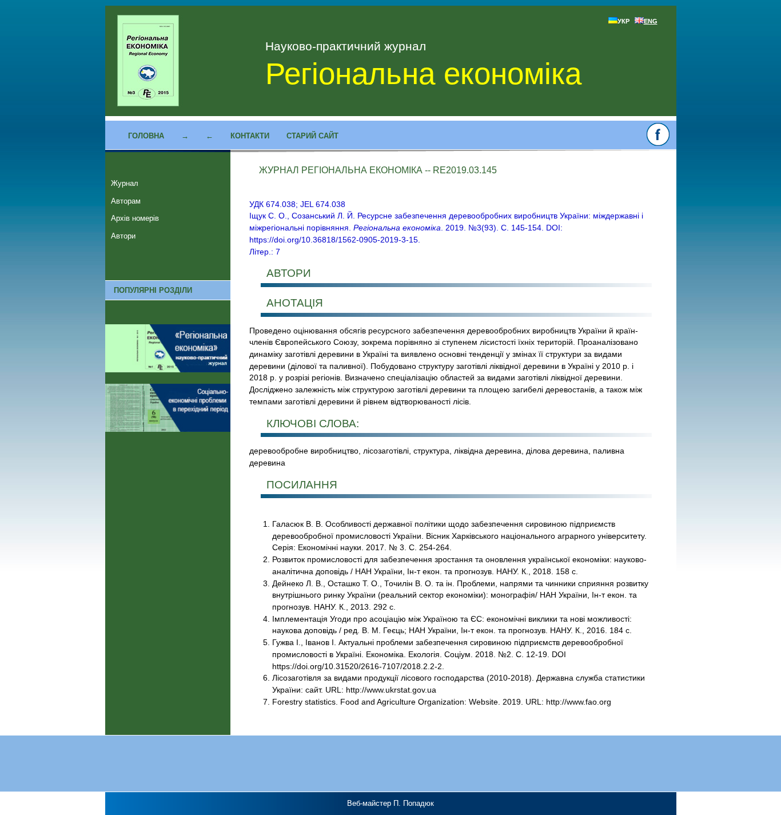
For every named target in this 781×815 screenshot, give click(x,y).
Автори (123, 236)
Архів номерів (135, 218)
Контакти (249, 136)
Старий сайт (312, 136)
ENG (651, 21)
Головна (146, 136)
